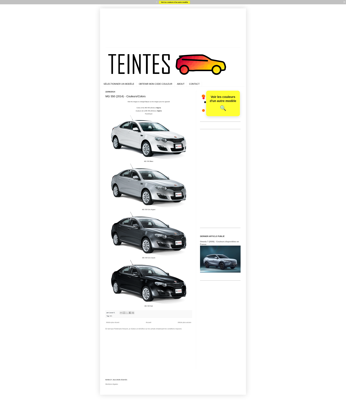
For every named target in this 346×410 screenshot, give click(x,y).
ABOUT (180, 84)
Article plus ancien (184, 322)
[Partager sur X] (127, 312)
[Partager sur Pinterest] (133, 312)
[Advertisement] (173, 29)
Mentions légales (111, 384)
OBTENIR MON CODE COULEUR (155, 84)
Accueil (148, 322)
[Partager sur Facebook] (130, 312)
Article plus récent (112, 322)
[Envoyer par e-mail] (121, 312)
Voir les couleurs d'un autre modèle (174, 2)
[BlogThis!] (124, 312)
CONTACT (194, 84)
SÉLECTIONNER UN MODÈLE (119, 84)
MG (111, 316)
